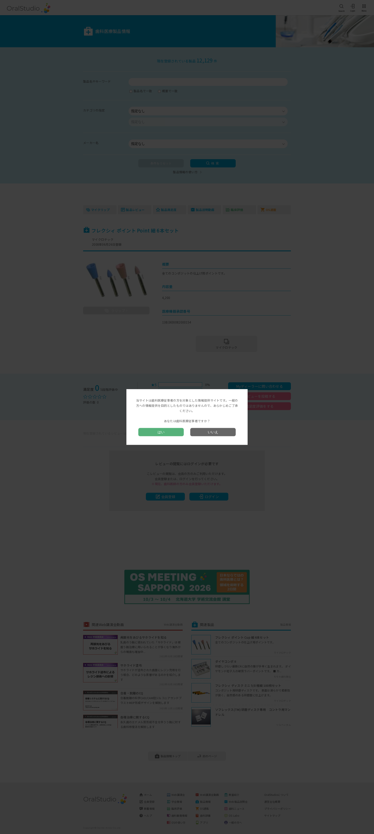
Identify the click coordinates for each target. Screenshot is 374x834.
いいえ (213, 432)
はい (161, 432)
